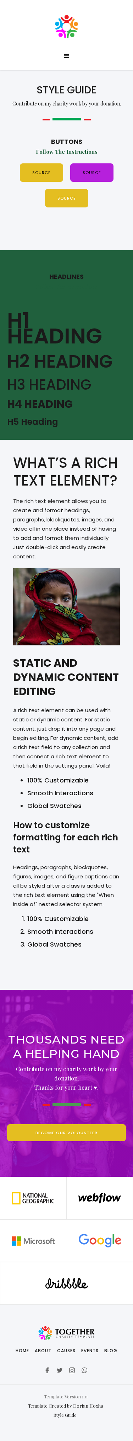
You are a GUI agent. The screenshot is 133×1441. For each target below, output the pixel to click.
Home (22, 1351)
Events (90, 1351)
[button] (66, 56)
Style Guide (66, 1415)
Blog (110, 1351)
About (43, 1351)
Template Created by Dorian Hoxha (65, 1406)
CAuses (66, 1351)
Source (41, 172)
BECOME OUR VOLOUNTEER (66, 1133)
